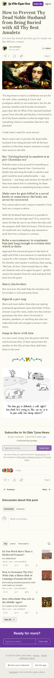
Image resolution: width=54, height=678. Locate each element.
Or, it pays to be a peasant (14, 605)
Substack (13, 672)
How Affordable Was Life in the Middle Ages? (18, 600)
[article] (27, 558)
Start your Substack (19, 665)
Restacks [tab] (20, 509)
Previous (11, 489)
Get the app (40, 665)
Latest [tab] (13, 543)
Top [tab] (5, 543)
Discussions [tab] (23, 543)
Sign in (48, 4)
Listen (48, 48)
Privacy (36, 655)
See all (7, 619)
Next (45, 489)
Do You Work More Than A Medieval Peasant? (17, 553)
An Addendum (9, 558)
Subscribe (38, 4)
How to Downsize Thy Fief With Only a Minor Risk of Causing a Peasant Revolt (17, 575)
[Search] (49, 543)
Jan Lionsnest (15, 47)
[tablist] (14, 509)
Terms (44, 655)
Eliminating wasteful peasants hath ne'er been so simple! (18, 584)
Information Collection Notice (29, 457)
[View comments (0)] (14, 56)
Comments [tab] (9, 509)
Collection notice (27, 658)
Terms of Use (40, 454)
